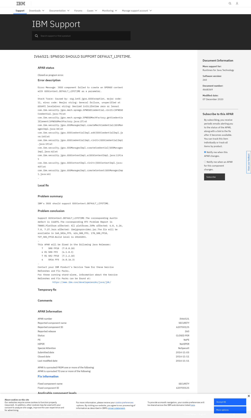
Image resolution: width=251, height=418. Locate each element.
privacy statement (116, 408)
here (192, 405)
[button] (249, 396)
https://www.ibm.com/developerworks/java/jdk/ (81, 282)
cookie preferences (124, 402)
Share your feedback (249, 162)
